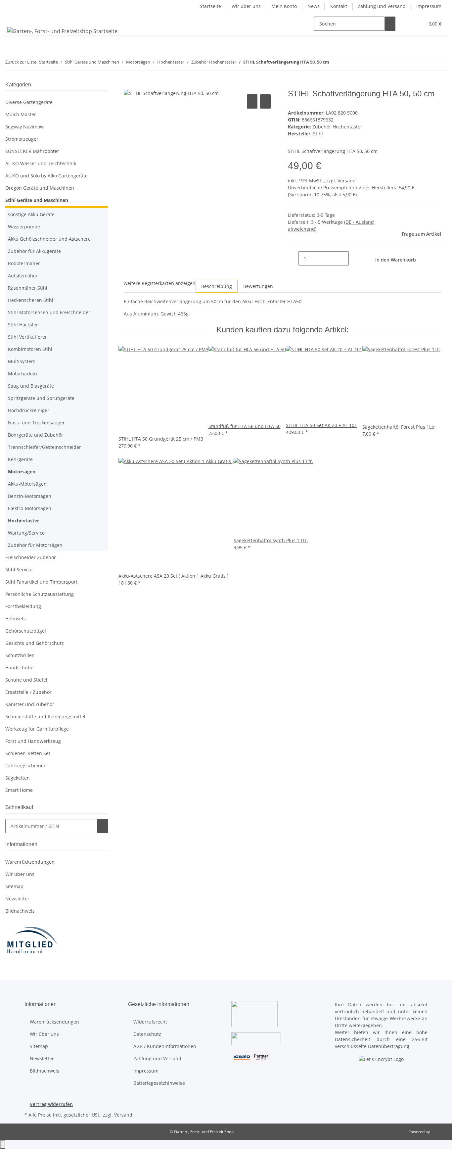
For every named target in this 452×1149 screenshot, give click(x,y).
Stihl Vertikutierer (27, 337)
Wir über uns (246, 6)
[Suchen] (390, 24)
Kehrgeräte (20, 459)
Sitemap (14, 886)
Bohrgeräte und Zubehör (35, 435)
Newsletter (17, 898)
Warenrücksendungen (30, 862)
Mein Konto (284, 6)
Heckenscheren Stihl (30, 300)
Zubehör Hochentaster (337, 126)
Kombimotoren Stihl (30, 349)
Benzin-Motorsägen (29, 496)
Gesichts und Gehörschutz (34, 643)
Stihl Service (18, 569)
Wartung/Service (26, 533)
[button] (406, 23)
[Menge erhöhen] (354, 258)
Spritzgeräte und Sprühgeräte (41, 398)
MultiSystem (21, 361)
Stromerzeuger (21, 139)
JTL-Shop (439, 1131)
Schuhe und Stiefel (26, 680)
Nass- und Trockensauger (36, 422)
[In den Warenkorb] (129, 85)
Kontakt (338, 6)
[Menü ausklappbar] (13, 18)
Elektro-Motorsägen (29, 508)
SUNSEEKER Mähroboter (32, 151)
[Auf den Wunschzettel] (265, 101)
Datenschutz (147, 1034)
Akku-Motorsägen (27, 484)
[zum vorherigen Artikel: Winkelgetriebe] (334, 63)
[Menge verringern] (293, 258)
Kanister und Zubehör (29, 704)
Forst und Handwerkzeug (33, 741)
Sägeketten (17, 778)
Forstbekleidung (23, 606)
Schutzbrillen (20, 655)
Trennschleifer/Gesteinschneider (44, 447)
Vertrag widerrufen (51, 1104)
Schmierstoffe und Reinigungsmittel (45, 716)
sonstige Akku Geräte (31, 214)
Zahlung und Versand (382, 6)
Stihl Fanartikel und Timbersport (41, 582)
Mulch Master (20, 114)
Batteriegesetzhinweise (159, 1083)
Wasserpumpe (24, 226)
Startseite (210, 6)
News (313, 6)
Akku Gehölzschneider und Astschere (49, 239)
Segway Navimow (24, 126)
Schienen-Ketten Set (27, 753)
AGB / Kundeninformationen (164, 1046)
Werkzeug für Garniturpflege (37, 729)
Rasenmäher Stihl (27, 288)
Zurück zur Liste (20, 62)
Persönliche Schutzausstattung (39, 594)
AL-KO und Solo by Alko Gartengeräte (46, 175)
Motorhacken (22, 373)
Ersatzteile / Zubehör (28, 692)
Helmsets (15, 618)
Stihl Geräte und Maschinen (36, 200)
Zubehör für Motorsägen (35, 545)
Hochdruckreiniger (28, 410)
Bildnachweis (20, 911)
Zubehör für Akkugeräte (34, 251)
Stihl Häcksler (23, 324)
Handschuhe (19, 667)
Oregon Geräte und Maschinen (39, 188)
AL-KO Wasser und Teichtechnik (40, 163)
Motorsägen (21, 471)
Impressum (428, 6)
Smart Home (19, 790)
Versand (347, 180)
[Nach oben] (2, 1144)
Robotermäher (24, 263)
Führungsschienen (26, 765)
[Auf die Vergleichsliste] (252, 101)
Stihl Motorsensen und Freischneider (49, 312)
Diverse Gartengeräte (29, 102)
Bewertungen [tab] (258, 286)
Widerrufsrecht (150, 1022)
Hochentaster (23, 520)
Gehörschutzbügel (25, 631)
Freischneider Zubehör (30, 557)
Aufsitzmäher (23, 275)
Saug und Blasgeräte (31, 386)
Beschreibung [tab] (216, 286)
